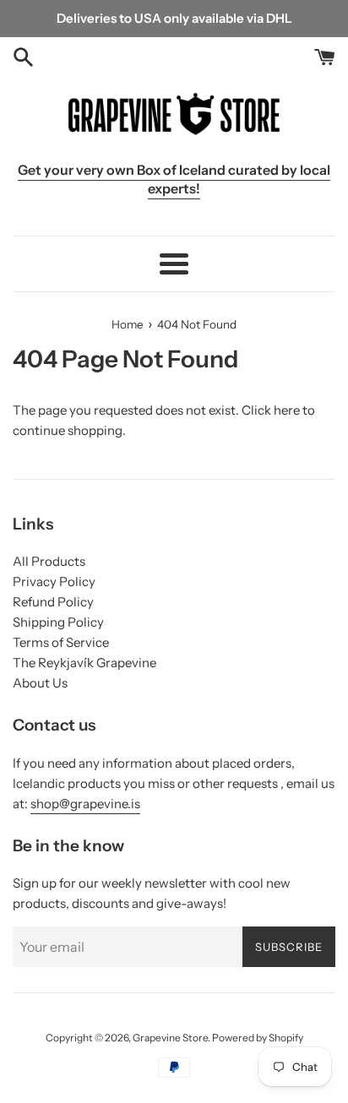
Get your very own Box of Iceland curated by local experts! (174, 179)
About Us (40, 683)
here (287, 410)
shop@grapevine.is (85, 804)
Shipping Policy (58, 622)
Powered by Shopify (257, 1037)
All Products (49, 561)
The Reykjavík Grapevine (84, 663)
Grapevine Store (170, 1037)
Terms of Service (61, 642)
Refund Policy (53, 602)
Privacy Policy (54, 581)
